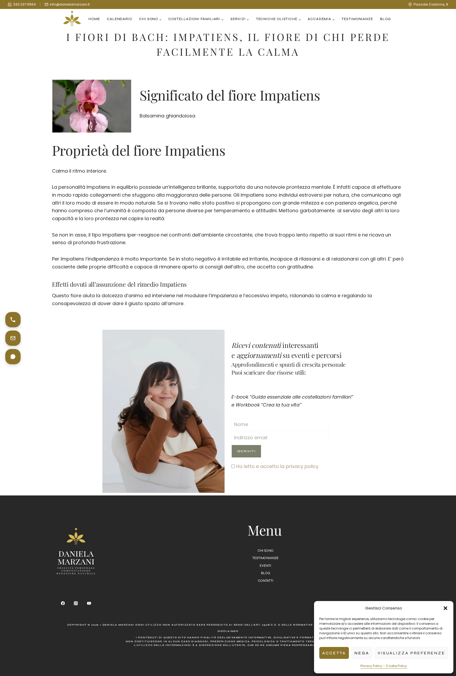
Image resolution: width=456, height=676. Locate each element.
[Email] (13, 338)
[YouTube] (89, 603)
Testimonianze (357, 19)
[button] (445, 608)
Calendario (119, 19)
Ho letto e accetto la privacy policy (277, 466)
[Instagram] (76, 603)
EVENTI (265, 566)
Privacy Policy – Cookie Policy (383, 666)
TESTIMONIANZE (265, 558)
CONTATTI (265, 581)
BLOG (265, 573)
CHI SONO (266, 551)
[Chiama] (13, 319)
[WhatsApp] (13, 356)
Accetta (334, 653)
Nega (361, 653)
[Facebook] (63, 603)
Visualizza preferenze (411, 653)
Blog (385, 19)
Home (94, 19)
